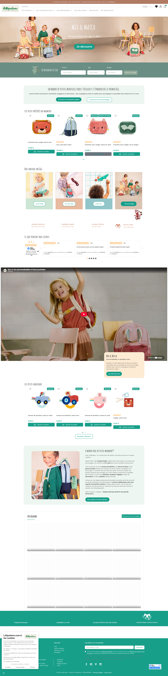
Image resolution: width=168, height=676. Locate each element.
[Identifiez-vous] (160, 6)
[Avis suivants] (142, 248)
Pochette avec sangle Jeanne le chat (98, 145)
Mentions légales (98, 672)
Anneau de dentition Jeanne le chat (97, 415)
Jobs (58, 665)
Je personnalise (20, 667)
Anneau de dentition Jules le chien (40, 415)
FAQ (55, 646)
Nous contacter (59, 648)
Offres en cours (59, 650)
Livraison (60, 661)
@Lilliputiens (31, 519)
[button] (4, 673)
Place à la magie (130, 72)
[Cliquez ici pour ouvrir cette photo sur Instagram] (53, 549)
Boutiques (57, 652)
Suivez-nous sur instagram (132, 516)
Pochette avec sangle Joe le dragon (126, 145)
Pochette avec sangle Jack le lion (40, 142)
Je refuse (7, 667)
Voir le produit (98, 154)
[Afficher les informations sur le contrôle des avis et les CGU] (38, 251)
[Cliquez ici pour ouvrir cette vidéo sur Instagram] (82, 549)
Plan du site (107, 672)
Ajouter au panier (43, 151)
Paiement (60, 659)
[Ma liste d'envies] (156, 6)
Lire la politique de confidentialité (11, 661)
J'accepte (32, 667)
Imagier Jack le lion (120, 418)
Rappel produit (61, 663)
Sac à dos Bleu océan (63, 145)
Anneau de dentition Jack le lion (67, 415)
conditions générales (106, 651)
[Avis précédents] (41, 248)
